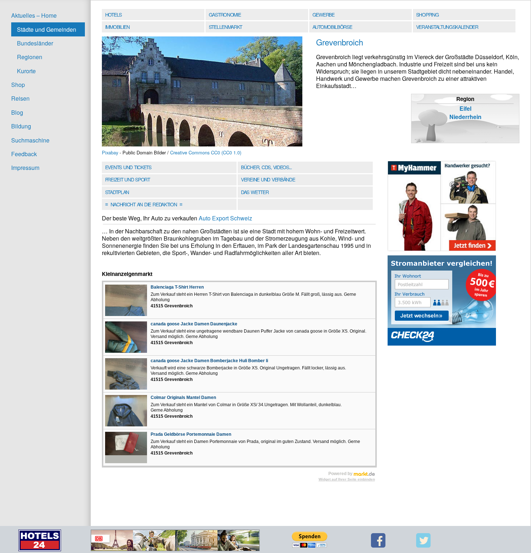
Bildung (21, 126)
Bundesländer (35, 43)
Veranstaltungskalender (447, 26)
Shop (18, 84)
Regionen (29, 57)
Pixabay (110, 152)
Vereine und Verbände (268, 179)
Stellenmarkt (225, 26)
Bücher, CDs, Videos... (266, 167)
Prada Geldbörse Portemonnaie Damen (191, 434)
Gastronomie (225, 14)
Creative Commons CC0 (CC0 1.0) (205, 152)
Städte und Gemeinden (46, 29)
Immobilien (117, 26)
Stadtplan (117, 192)
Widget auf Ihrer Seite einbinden (347, 479)
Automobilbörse (332, 26)
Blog (17, 112)
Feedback (24, 154)
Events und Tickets (128, 167)
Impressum (25, 167)
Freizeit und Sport (127, 179)
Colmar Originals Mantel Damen (183, 397)
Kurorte (26, 71)
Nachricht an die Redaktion (143, 204)
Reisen (20, 98)
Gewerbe (323, 14)
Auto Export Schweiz (225, 218)
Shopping (427, 14)
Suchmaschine (30, 140)
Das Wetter (254, 192)
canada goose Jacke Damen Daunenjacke (194, 323)
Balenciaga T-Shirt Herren (177, 287)
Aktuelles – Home (34, 15)
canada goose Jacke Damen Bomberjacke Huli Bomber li (209, 360)
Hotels (113, 14)
